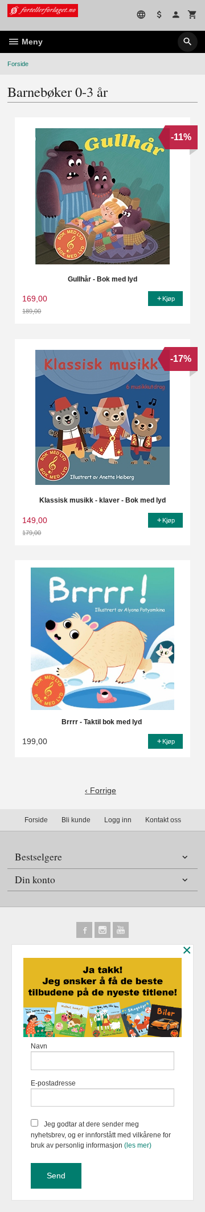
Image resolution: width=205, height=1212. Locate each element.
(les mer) (137, 1145)
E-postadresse (53, 1083)
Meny (31, 41)
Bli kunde (76, 820)
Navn (39, 1046)
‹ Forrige (100, 790)
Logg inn (118, 820)
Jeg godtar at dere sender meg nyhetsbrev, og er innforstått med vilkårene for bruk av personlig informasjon (101, 1134)
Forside (17, 63)
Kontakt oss (163, 820)
